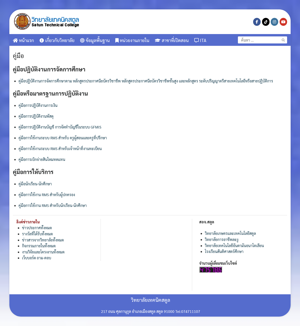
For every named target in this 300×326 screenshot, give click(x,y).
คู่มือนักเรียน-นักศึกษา (35, 183)
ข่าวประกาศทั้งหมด (37, 227)
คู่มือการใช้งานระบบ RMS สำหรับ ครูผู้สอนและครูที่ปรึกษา (63, 137)
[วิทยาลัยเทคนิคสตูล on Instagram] (274, 22)
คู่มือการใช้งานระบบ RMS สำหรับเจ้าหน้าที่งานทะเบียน (60, 148)
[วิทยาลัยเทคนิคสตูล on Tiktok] (266, 22)
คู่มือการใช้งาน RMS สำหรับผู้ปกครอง (47, 194)
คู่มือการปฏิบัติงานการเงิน (38, 105)
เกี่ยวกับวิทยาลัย (59, 40)
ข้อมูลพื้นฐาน (97, 40)
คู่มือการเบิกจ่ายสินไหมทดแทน (42, 159)
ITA (202, 40)
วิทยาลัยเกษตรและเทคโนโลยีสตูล (230, 233)
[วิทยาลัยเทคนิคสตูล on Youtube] (283, 22)
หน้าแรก (26, 40)
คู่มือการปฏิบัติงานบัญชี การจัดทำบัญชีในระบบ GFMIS (60, 126)
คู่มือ (18, 55)
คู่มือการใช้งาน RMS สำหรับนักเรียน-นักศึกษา (53, 205)
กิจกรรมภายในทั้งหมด (39, 245)
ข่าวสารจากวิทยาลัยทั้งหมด (43, 239)
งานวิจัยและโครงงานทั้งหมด (43, 251)
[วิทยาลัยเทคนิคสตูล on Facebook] (257, 22)
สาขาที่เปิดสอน (175, 40)
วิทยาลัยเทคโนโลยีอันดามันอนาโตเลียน (234, 245)
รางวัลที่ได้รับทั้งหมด (37, 233)
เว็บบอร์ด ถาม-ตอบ (36, 257)
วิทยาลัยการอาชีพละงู (221, 239)
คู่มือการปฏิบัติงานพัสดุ (36, 116)
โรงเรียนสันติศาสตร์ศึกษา (224, 251)
